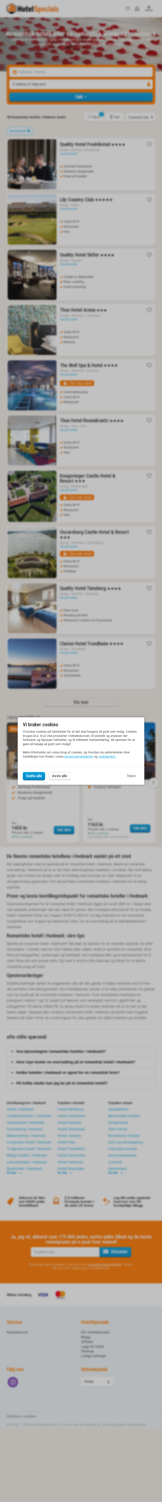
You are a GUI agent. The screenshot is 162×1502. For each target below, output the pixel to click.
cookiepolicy (107, 756)
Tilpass (131, 776)
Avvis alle (59, 776)
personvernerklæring (78, 756)
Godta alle (34, 776)
